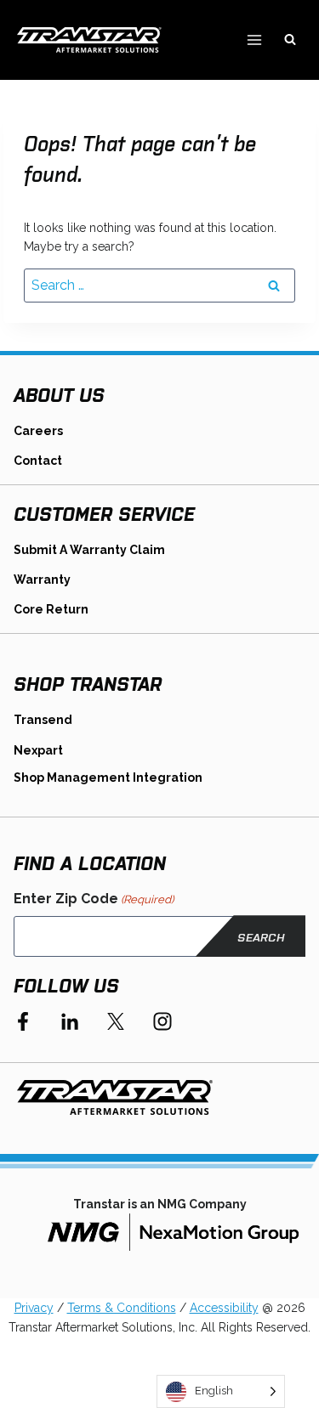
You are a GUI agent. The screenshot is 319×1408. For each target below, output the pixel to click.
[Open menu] (254, 39)
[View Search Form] (290, 40)
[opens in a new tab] (173, 1232)
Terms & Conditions (121, 1308)
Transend (43, 720)
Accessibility (224, 1308)
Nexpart (38, 750)
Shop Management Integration (108, 777)
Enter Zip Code (94, 899)
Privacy (34, 1308)
